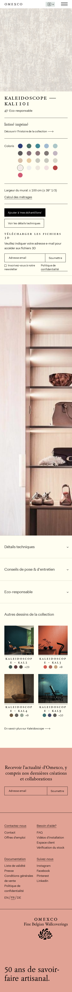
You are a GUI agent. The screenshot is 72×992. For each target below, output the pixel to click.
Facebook (43, 871)
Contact (9, 832)
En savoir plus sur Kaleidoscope (24, 728)
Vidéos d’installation (50, 837)
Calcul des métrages (18, 197)
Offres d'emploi (14, 837)
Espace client (46, 842)
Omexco (13, 4)
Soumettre (55, 258)
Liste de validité (14, 866)
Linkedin (42, 881)
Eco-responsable (20, 111)
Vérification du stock (50, 847)
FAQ (40, 832)
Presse (9, 871)
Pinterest (43, 876)
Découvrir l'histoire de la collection (25, 131)
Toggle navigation (64, 4)
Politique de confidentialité (50, 267)
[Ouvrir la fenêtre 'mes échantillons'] (50, 4)
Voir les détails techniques (24, 223)
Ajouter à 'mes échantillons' (25, 212)
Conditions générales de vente (18, 878)
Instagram (44, 866)
